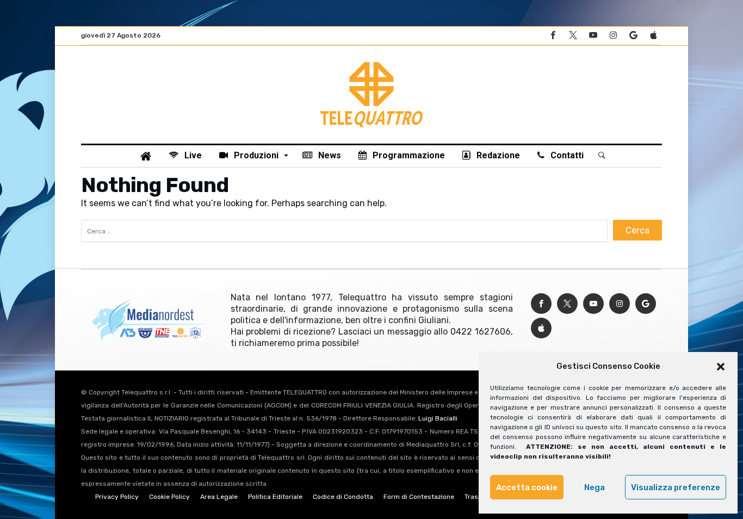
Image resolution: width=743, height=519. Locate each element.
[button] (720, 366)
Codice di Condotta (343, 497)
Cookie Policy (169, 497)
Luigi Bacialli (437, 418)
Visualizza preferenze (675, 487)
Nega (594, 487)
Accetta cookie (527, 487)
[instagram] (613, 36)
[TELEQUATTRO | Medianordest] (371, 62)
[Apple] (653, 36)
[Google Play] (633, 36)
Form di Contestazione (418, 497)
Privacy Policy (117, 497)
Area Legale (219, 497)
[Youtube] (593, 36)
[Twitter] (572, 36)
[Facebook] (552, 36)
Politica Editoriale (275, 497)
